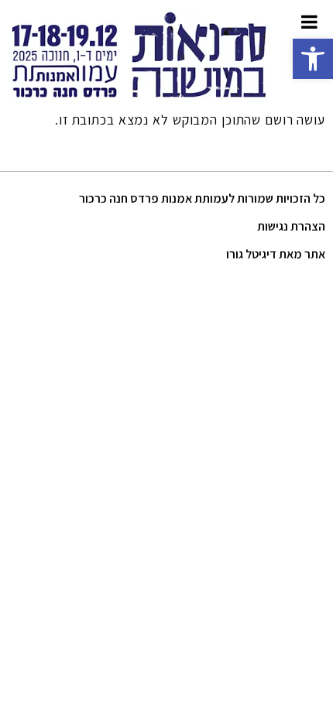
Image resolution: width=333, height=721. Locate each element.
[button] (313, 59)
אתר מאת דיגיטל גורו (275, 254)
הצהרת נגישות (291, 226)
